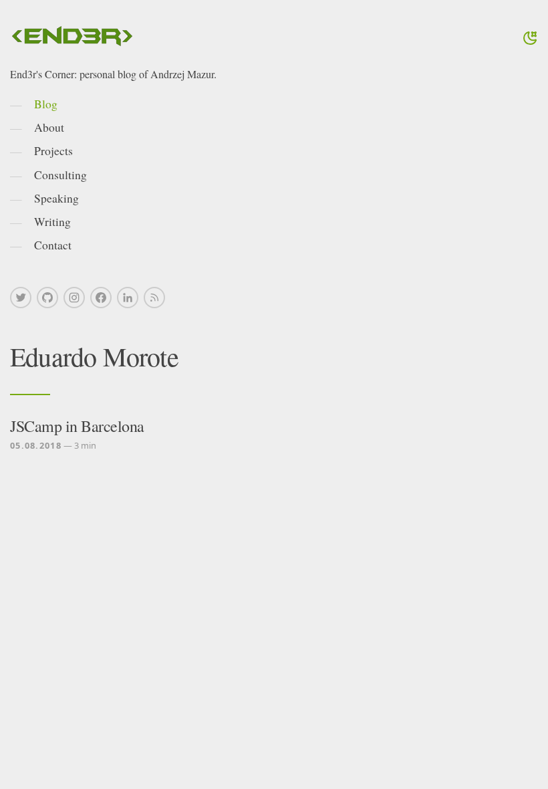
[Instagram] (74, 297)
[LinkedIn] (127, 297)
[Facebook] (101, 297)
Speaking (56, 198)
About (49, 127)
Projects (53, 150)
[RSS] (154, 297)
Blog (45, 104)
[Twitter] (20, 297)
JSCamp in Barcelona (77, 426)
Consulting (60, 174)
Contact (53, 245)
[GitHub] (47, 297)
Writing (52, 221)
